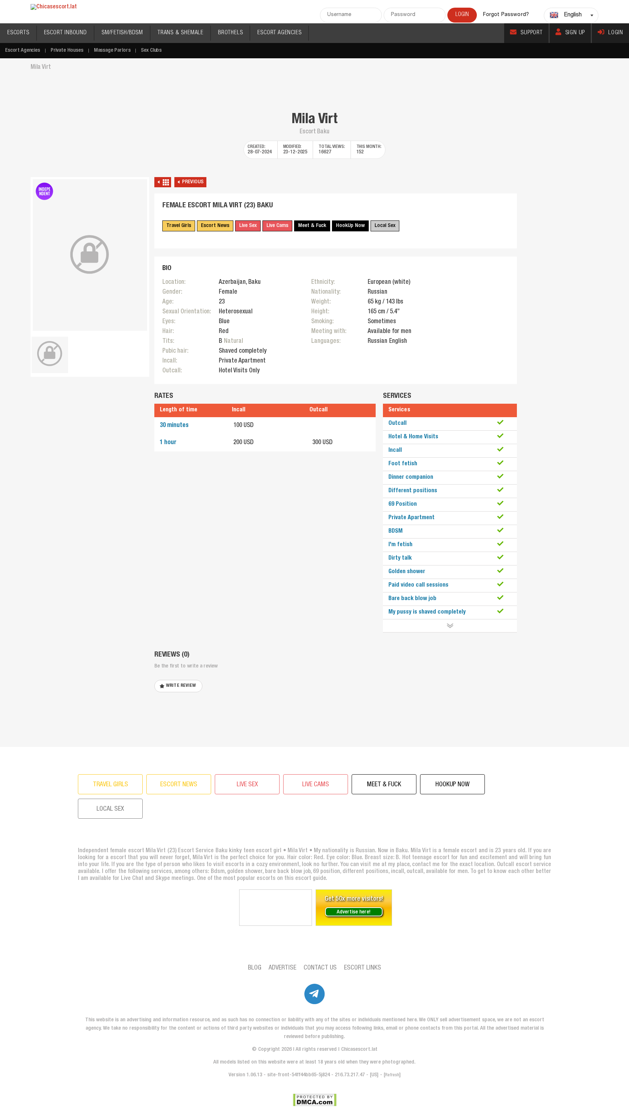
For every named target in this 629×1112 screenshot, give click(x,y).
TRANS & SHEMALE (180, 33)
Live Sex (248, 225)
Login (615, 33)
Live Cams (277, 225)
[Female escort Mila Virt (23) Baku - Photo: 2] (50, 354)
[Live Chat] (275, 907)
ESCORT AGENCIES (279, 33)
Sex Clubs (151, 50)
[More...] (450, 626)
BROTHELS (230, 33)
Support (532, 33)
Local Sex (385, 225)
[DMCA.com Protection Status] (315, 1100)
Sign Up (575, 33)
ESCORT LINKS (362, 968)
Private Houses (67, 50)
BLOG (254, 968)
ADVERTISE (282, 968)
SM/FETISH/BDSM (122, 33)
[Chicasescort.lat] (54, 7)
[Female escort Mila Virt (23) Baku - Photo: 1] (90, 255)
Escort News (215, 225)
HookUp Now (350, 225)
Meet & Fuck (312, 225)
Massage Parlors (112, 50)
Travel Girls (178, 225)
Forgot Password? (506, 14)
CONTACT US (320, 968)
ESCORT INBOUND (65, 33)
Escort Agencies (22, 50)
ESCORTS (18, 33)
